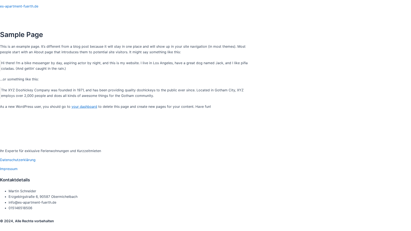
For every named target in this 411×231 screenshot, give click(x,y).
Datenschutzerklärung (18, 160)
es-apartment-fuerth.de (19, 6)
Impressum (9, 169)
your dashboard (84, 106)
